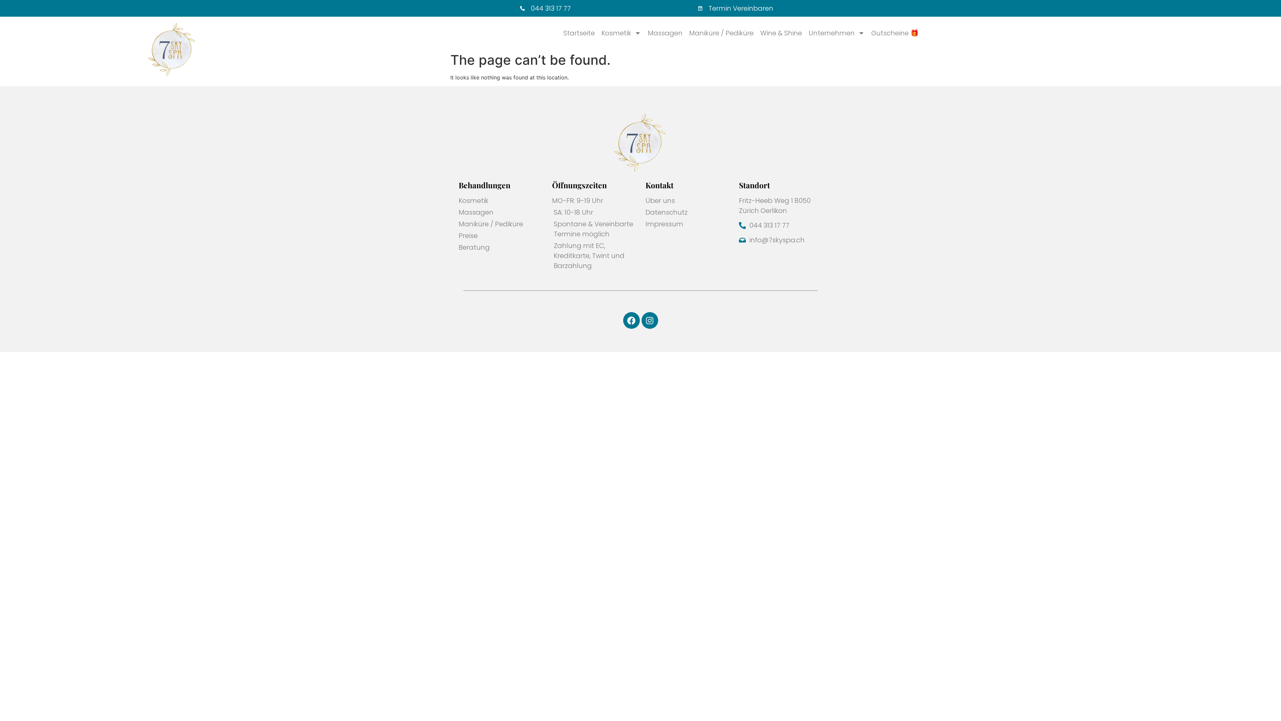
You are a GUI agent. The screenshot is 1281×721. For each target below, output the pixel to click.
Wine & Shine (781, 33)
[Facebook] (631, 320)
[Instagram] (650, 320)
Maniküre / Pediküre (721, 33)
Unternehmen (832, 33)
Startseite (579, 33)
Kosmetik (616, 33)
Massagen (665, 33)
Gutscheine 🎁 (895, 33)
